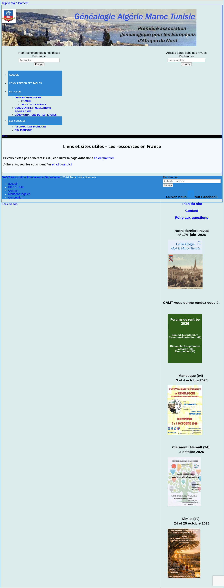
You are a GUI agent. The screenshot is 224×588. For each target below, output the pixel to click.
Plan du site (192, 204)
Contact (191, 211)
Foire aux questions (191, 217)
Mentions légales (19, 194)
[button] (5, 136)
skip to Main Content (14, 3)
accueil (12, 183)
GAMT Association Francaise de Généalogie (31, 177)
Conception (15, 197)
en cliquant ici (104, 158)
